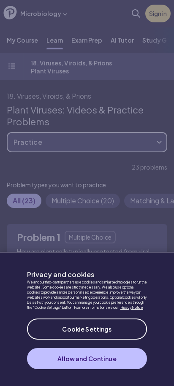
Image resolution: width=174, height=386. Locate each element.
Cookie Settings (86, 329)
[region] (87, 319)
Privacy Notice (131, 307)
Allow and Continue (87, 358)
